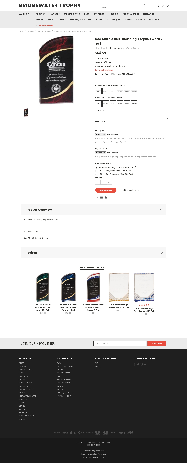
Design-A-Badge (130, 14)
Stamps (128, 19)
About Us (41, 14)
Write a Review (132, 48)
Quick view (43, 284)
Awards (55, 14)
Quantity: (99, 177)
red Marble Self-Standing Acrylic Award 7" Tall (43, 307)
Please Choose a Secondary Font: (110, 97)
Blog (87, 14)
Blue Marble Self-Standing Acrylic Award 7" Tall (68, 307)
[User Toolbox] (157, 6)
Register (31, 416)
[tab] (93, 209)
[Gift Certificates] (163, 6)
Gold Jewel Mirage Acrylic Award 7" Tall (119, 306)
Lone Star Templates (98, 454)
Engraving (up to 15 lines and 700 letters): (115, 74)
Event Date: (100, 121)
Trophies (140, 19)
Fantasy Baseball (64, 379)
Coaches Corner (64, 373)
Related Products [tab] (92, 267)
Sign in (22, 416)
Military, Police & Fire (81, 19)
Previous (180, 455)
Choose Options (43, 289)
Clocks (114, 14)
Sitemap (22, 419)
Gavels (60, 386)
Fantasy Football (45, 19)
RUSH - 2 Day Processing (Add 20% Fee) (116, 170)
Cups (59, 376)
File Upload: (100, 130)
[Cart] (167, 6)
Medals (62, 19)
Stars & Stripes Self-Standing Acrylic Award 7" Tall (93, 307)
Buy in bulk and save (104, 70)
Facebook (154, 19)
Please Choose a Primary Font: (110, 85)
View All (98, 366)
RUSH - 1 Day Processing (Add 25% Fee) (116, 174)
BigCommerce (98, 451)
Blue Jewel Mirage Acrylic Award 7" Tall (144, 309)
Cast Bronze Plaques (65, 366)
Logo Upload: (101, 149)
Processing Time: (103, 163)
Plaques (116, 19)
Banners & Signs (72, 14)
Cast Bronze (100, 14)
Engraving (148, 14)
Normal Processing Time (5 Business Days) (117, 167)
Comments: (100, 110)
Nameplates (102, 19)
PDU (96, 363)
